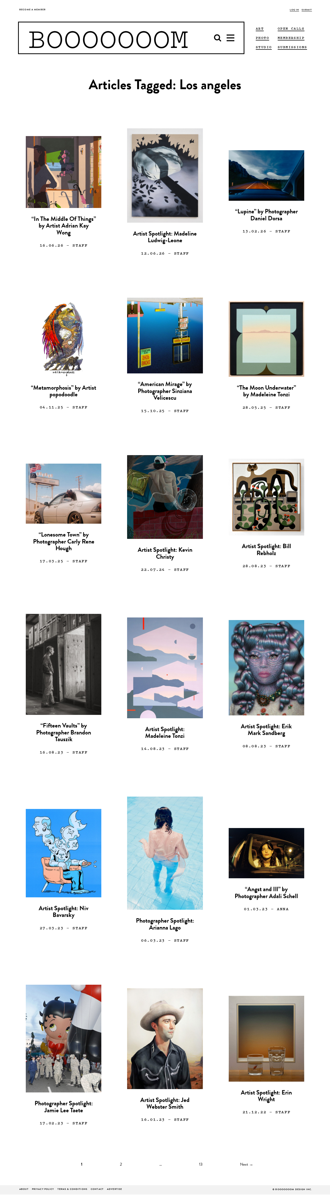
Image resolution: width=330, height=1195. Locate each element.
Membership (291, 37)
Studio (264, 47)
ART (260, 28)
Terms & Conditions (72, 1189)
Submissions (292, 47)
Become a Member (32, 10)
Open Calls (291, 28)
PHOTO (262, 37)
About (24, 1189)
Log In (294, 10)
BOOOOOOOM (108, 37)
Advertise (114, 1189)
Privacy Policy (43, 1189)
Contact (97, 1189)
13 (201, 1165)
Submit (307, 10)
